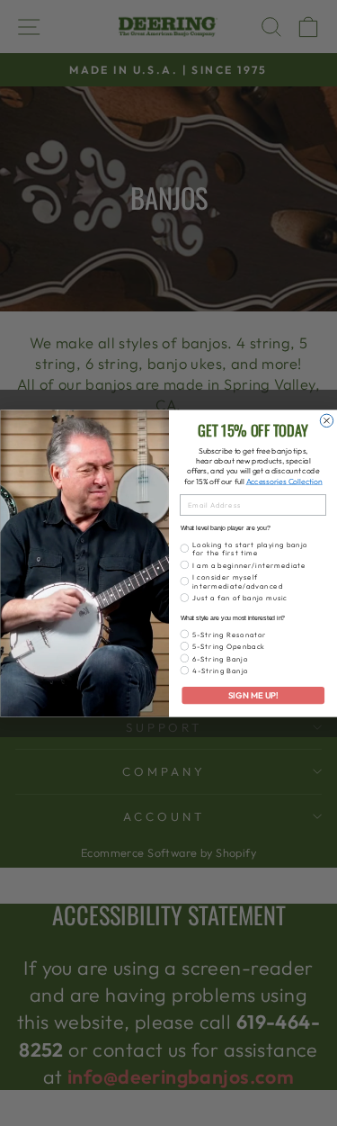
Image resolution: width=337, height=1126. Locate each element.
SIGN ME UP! (252, 694)
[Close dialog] (326, 420)
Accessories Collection (283, 480)
